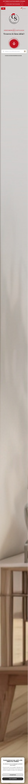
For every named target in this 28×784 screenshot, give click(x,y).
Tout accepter (13, 778)
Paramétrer (13, 774)
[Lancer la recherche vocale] (14, 43)
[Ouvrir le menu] (3, 8)
